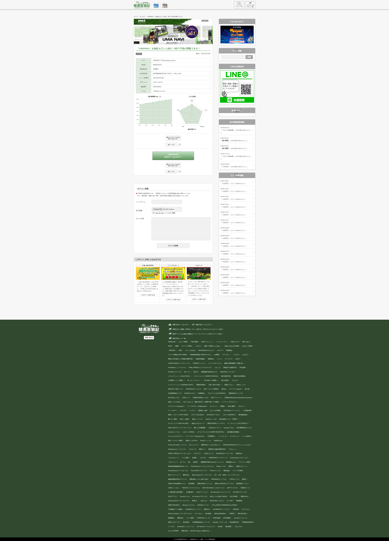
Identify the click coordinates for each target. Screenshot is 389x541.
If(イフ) (182, 462)
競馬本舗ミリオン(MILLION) (199, 479)
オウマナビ (245, 509)
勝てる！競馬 (172, 419)
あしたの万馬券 (215, 410)
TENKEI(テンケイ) (199, 363)
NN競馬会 (201, 393)
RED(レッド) (241, 385)
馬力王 (195, 372)
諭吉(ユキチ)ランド (198, 423)
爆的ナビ (202, 449)
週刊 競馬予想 (225, 376)
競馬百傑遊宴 (200, 359)
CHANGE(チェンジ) (203, 518)
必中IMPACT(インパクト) (221, 509)
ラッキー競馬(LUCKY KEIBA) (177, 354)
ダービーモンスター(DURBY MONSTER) (210, 432)
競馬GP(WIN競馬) (239, 376)
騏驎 (176, 346)
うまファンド (172, 462)
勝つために (246, 342)
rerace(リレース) (173, 432)
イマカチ (236, 354)
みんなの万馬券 (173, 531)
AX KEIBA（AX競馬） (211, 380)
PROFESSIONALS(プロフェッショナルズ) (236, 445)
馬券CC (194, 500)
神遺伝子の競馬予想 (229, 367)
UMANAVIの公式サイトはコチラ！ (173, 155)
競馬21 (231, 466)
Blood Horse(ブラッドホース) (201, 475)
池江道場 (208, 513)
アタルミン (232, 449)
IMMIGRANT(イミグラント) (218, 458)
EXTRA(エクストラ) (174, 372)
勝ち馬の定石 (242, 513)
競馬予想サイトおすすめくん (210, 445)
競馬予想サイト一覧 (178, 338)
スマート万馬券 (187, 346)
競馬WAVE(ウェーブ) (235, 393)
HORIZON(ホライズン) (193, 389)
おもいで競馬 (183, 342)
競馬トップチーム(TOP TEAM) (178, 415)
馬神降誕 (229, 350)
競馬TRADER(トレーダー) (215, 423)
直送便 (195, 462)
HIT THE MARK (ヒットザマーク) (226, 475)
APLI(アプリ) (172, 496)
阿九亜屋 (242, 367)
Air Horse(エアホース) (199, 496)
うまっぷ (217, 367)
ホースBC (230, 500)
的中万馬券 (224, 380)
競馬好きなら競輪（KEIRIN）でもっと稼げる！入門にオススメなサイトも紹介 (197, 329)
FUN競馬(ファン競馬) (175, 509)
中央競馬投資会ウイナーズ (200, 522)
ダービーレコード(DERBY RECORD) (206, 376)
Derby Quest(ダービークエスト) (178, 500)
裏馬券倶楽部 (200, 385)
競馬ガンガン (229, 385)
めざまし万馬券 (247, 346)
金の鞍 (220, 526)
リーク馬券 (185, 458)
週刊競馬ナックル (242, 483)
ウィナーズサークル (214, 363)
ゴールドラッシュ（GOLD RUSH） (179, 376)
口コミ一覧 (239, 6)
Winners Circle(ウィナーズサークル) (179, 513)
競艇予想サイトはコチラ (180, 324)
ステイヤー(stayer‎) (235, 389)
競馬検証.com (230, 462)
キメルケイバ (234, 436)
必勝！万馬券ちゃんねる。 (212, 346)
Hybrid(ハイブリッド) (219, 522)
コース (219, 359)
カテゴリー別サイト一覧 (250, 5)
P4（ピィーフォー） (193, 380)
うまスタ (234, 380)
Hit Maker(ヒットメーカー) (176, 367)
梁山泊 (224, 389)
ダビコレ (241, 406)
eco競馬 (216, 354)
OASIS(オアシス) (202, 505)
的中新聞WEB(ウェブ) (244, 428)
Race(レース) (220, 466)
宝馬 (180, 350)
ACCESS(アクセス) (213, 415)
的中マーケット (216, 397)
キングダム (198, 513)
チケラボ (183, 410)
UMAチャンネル (173, 488)
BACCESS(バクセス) (216, 500)
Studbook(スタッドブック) (176, 449)
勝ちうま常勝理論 (199, 428)
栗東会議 (226, 470)
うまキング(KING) (188, 432)
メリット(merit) (190, 350)
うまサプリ (197, 453)
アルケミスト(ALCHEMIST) (216, 393)
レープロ (171, 526)
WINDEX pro (218, 440)
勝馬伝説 (180, 518)
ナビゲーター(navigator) (176, 406)
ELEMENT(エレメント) (192, 509)
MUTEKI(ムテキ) (173, 397)
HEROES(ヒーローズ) (227, 372)
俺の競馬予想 (234, 522)
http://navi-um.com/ (169, 60)
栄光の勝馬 (231, 406)
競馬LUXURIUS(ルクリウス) (224, 483)
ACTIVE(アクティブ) (239, 492)
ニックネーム (141, 202)
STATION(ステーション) (231, 410)
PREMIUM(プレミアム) (218, 479)
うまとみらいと (173, 458)
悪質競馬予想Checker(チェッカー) (212, 462)
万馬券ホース (244, 488)
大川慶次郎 (189, 492)
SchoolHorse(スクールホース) (177, 470)
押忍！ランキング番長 (175, 440)
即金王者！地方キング (175, 389)
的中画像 (139, 210)
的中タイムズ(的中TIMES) (218, 496)
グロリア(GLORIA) (197, 415)
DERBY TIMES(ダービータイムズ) (179, 453)
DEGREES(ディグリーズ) (224, 453)
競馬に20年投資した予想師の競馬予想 (180, 359)
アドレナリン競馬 (244, 462)
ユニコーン (213, 406)
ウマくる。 (226, 354)
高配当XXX (244, 496)
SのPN (237, 359)
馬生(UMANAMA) (219, 513)
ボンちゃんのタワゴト (175, 436)
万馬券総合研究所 (247, 522)
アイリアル (228, 359)
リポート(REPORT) (229, 415)
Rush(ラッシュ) (205, 440)
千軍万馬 (235, 509)
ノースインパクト (221, 342)
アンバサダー (172, 410)
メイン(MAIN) (246, 436)
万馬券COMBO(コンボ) (200, 397)
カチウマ (220, 350)
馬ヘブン (187, 372)
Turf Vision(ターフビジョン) (205, 526)
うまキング (192, 449)
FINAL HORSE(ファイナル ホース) (200, 367)
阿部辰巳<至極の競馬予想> (216, 449)
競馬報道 (171, 518)
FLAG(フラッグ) (215, 470)
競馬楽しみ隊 (202, 410)
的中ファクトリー (174, 475)
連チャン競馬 (184, 419)
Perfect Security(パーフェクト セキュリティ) (183, 445)
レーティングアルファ (229, 402)
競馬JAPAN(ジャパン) (204, 483)
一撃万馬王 (171, 350)
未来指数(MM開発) (233, 432)
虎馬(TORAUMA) (173, 505)
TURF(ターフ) (234, 479)
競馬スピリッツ (241, 466)
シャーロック (222, 436)
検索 (249, 57)
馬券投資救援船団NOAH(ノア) (177, 466)
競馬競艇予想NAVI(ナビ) (209, 372)
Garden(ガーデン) (214, 428)
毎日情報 (191, 483)
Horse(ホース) (184, 496)
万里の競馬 (194, 342)
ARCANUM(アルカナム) (206, 350)
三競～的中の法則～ (214, 385)
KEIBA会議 (216, 518)
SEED (170, 346)
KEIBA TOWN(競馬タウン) (176, 483)
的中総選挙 (226, 518)
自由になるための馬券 (232, 346)
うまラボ (202, 458)
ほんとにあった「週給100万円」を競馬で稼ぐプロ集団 (200, 402)
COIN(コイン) (208, 453)
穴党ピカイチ (235, 342)
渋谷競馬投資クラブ (174, 393)
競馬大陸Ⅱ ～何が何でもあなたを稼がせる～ (196, 531)
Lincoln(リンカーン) (240, 518)
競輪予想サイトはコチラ (203, 324)
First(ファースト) (201, 492)
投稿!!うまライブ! (174, 522)
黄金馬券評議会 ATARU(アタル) (200, 354)
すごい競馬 (189, 518)
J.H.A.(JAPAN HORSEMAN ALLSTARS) (224, 505)
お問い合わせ (149, 337)
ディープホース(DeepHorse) (195, 436)
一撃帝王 (232, 513)
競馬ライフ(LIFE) (191, 440)
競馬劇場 (239, 500)
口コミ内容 (140, 218)
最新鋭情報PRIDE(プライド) (177, 479)
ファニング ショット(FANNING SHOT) (180, 385)
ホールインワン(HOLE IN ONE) (178, 423)
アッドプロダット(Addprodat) (196, 406)
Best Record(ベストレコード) (220, 492)
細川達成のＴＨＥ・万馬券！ (229, 419)
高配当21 (207, 509)
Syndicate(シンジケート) (185, 526)
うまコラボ (238, 526)
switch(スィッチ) (210, 419)
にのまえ (245, 354)
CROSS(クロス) (189, 393)
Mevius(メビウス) (188, 505)
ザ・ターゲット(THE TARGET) (237, 423)
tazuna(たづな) (228, 428)
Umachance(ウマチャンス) (238, 458)
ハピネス (198, 346)
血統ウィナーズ (197, 419)
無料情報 (138, 54)
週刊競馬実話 (243, 415)
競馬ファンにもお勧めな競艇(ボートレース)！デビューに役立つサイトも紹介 (197, 334)
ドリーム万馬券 (238, 470)
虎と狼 (247, 389)
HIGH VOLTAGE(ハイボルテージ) (213, 488)
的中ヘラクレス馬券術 (211, 389)
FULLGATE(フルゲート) (198, 470)
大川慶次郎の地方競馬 (175, 492)
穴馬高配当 (211, 436)
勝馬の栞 (186, 475)
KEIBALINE (171, 342)
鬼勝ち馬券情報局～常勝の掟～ (234, 363)
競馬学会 (239, 453)
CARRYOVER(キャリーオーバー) (178, 363)
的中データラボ (232, 488)
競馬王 (244, 479)
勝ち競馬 (186, 522)
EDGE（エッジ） (206, 342)
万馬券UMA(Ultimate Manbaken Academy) (238, 397)
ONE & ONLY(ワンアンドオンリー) (179, 428)
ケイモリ (192, 410)
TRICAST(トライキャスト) (190, 488)
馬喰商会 (211, 359)
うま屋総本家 (247, 410)
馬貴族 (222, 406)
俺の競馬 (228, 526)
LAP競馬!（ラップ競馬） (176, 380)
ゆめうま (203, 500)
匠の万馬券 (233, 496)
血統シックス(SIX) (174, 402)
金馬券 (194, 458)
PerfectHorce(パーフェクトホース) (202, 466)
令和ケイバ (185, 397)
